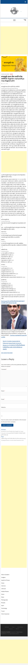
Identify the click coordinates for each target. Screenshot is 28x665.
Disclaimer (7, 627)
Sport (2, 605)
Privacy (13, 627)
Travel (3, 611)
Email (3, 399)
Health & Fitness (5, 580)
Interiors (3, 585)
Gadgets (3, 577)
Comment (4, 369)
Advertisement (20, 627)
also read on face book (7, 352)
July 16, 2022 (5, 83)
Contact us (11, 628)
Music (2, 594)
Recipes (3, 602)
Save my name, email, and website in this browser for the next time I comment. (13, 420)
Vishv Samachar (5, 614)
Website (3, 407)
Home (11, 73)
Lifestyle (3, 588)
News (2, 597)
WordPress (3, 633)
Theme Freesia (19, 632)
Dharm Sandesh (5, 73)
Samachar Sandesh (5, 632)
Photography (4, 600)
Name (3, 391)
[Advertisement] (14, 40)
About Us (17, 628)
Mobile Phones (5, 591)
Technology (4, 608)
